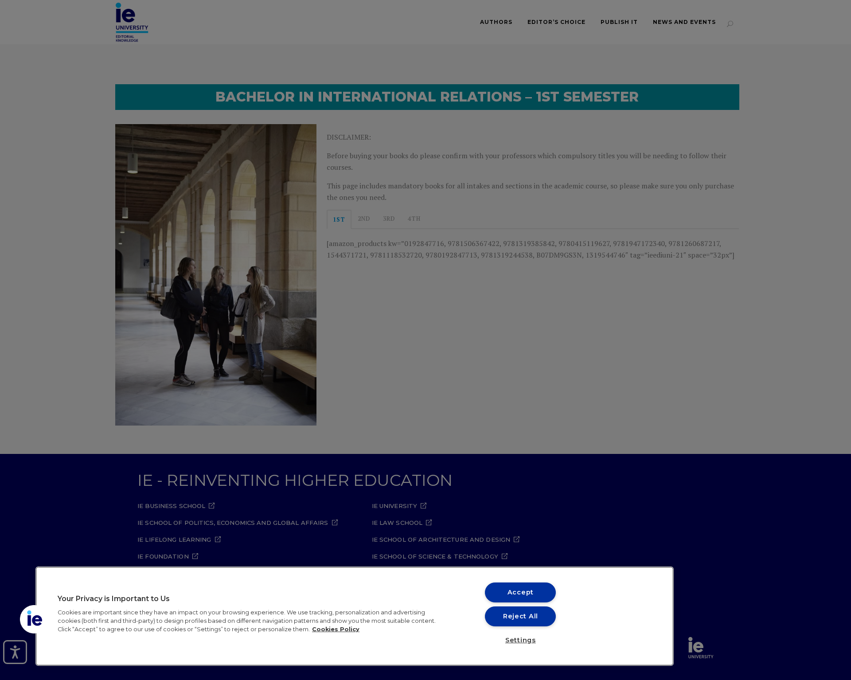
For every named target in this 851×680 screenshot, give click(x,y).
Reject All (520, 616)
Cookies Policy (335, 629)
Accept (520, 592)
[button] (34, 619)
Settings (520, 640)
